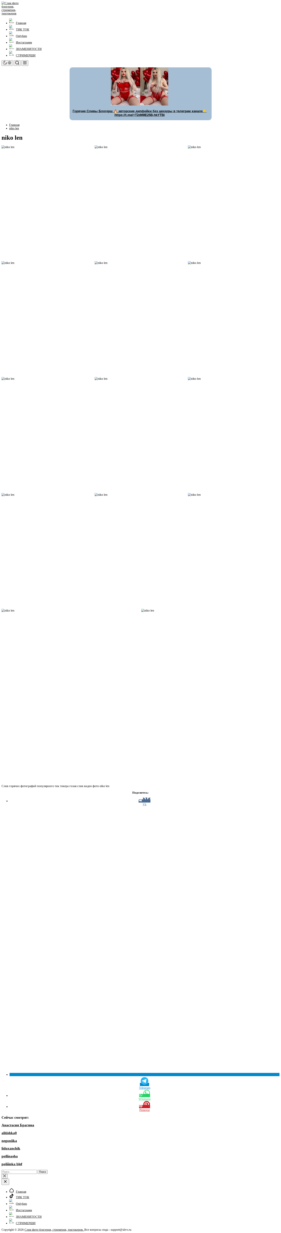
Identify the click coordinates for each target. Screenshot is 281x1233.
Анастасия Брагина (18, 1125)
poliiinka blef (12, 1164)
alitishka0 (9, 1133)
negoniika (9, 1141)
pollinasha (10, 1156)
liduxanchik (11, 1148)
